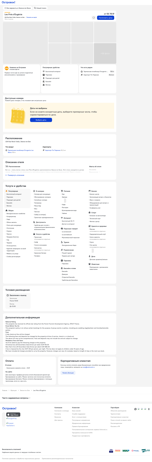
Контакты (58, 414)
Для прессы (59, 420)
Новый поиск (41, 8)
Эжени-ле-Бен (25, 390)
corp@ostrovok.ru (89, 367)
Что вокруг (9, 147)
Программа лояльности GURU (82, 433)
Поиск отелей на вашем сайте (121, 420)
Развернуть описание (16, 175)
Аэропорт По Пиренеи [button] (52, 150)
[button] (25, 43)
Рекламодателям (116, 423)
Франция (14, 390)
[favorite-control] (94, 18)
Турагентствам (115, 414)
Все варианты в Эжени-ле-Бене (18, 8)
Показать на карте (31, 17)
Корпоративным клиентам (119, 417)
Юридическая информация (81, 423)
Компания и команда (62, 411)
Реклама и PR (115, 426)
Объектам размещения (118, 411)
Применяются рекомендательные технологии (57, 458)
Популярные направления (81, 420)
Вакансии (58, 417)
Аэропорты (47, 147)
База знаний (76, 411)
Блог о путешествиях (79, 417)
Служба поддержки (78, 414)
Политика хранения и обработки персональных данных (21, 458)
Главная (4, 390)
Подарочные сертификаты (81, 436)
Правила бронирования (80, 426)
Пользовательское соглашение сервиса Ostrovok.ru (89, 429)
